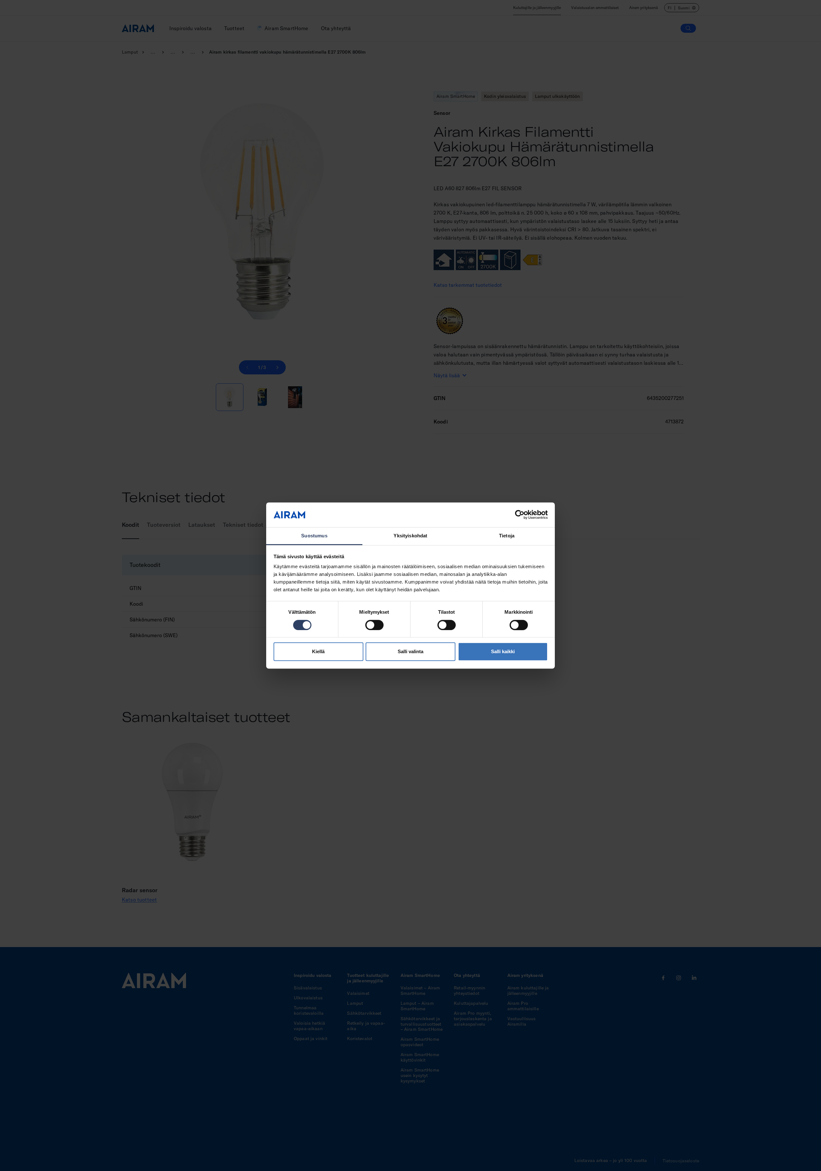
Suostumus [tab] (314, 535)
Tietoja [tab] (506, 535)
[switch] (374, 625)
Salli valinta (410, 651)
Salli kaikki (503, 651)
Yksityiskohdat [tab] (410, 535)
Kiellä (318, 651)
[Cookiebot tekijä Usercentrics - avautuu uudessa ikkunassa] (520, 515)
